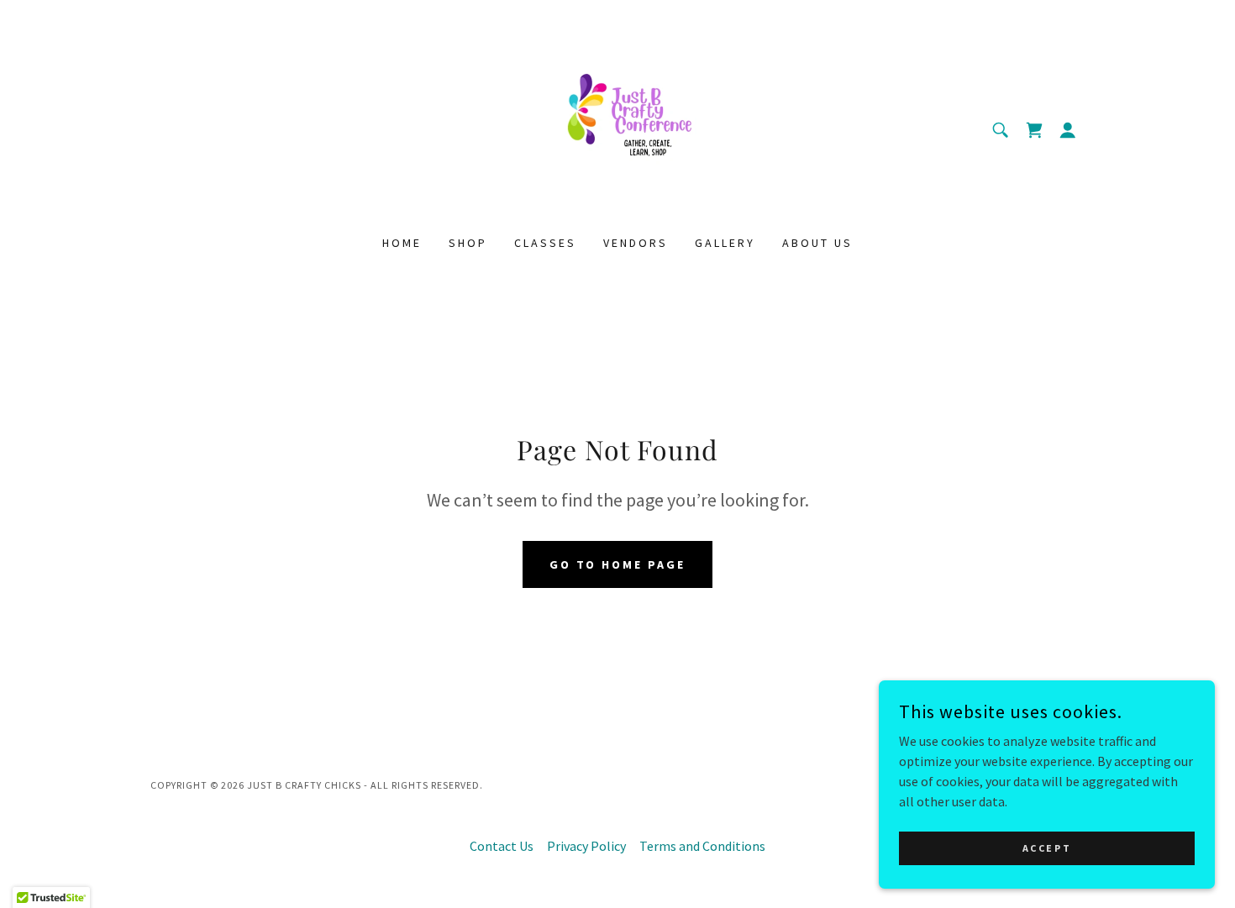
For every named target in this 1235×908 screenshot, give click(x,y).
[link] (618, 127)
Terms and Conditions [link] (702, 845)
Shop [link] (468, 242)
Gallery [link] (725, 242)
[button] (1068, 130)
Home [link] (402, 242)
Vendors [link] (635, 242)
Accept (1046, 848)
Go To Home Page (617, 564)
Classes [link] (545, 242)
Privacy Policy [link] (586, 845)
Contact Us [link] (501, 845)
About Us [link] (817, 242)
